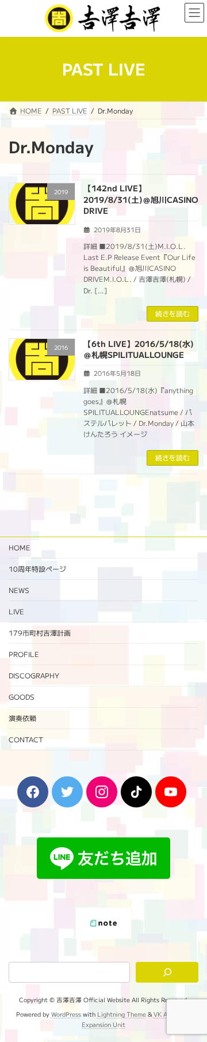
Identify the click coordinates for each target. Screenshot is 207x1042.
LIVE (16, 611)
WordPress (66, 1014)
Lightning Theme (121, 1014)
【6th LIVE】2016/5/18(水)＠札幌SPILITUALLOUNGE (138, 349)
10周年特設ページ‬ (37, 568)
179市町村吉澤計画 (40, 632)
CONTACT (26, 739)
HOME (19, 547)
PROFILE (24, 654)
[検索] (167, 972)
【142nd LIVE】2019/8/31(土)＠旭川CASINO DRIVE (140, 199)
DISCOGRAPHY (34, 675)
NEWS (19, 590)
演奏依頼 (22, 718)
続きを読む (172, 313)
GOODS (21, 696)
